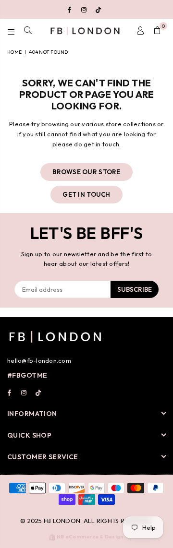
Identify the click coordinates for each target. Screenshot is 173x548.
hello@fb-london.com (39, 360)
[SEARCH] (28, 31)
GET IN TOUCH (86, 194)
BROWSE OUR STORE (86, 172)
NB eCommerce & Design (90, 537)
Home (14, 52)
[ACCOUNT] (140, 31)
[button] (157, 31)
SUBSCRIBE (134, 289)
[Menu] (11, 31)
